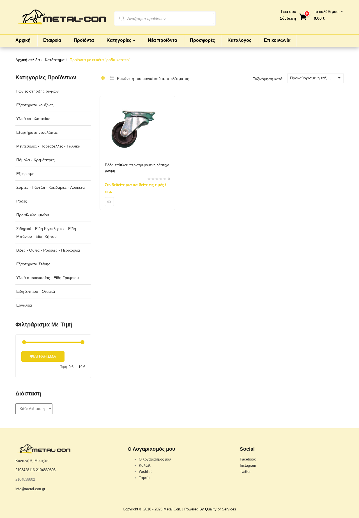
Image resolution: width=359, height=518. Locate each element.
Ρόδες (21, 201)
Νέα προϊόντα (162, 40)
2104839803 (46, 470)
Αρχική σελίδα (27, 59)
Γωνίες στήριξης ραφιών (37, 91)
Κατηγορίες (119, 40)
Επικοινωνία (277, 40)
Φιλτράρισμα (43, 356)
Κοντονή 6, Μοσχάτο (32, 461)
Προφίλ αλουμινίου (32, 215)
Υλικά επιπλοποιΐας (33, 118)
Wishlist (145, 471)
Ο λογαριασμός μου (155, 459)
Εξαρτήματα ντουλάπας (37, 132)
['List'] (112, 78)
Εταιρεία (52, 40)
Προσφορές (202, 40)
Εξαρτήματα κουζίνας (35, 105)
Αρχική (23, 40)
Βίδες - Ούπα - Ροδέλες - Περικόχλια (48, 250)
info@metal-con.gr (30, 489)
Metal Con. (172, 509)
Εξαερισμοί (25, 173)
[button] (327, 15)
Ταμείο (144, 478)
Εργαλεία (24, 305)
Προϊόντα (84, 40)
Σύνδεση (288, 18)
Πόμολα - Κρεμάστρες (35, 160)
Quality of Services (220, 509)
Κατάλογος (239, 40)
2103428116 (25, 470)
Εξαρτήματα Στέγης (33, 264)
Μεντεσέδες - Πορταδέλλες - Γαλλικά (48, 146)
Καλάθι (145, 465)
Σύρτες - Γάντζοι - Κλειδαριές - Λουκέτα (50, 187)
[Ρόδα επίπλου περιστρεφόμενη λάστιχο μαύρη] (137, 99)
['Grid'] (103, 78)
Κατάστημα (55, 59)
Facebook (248, 459)
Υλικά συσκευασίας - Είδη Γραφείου (47, 277)
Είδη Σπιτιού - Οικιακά (35, 291)
